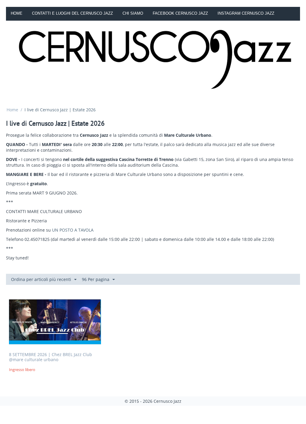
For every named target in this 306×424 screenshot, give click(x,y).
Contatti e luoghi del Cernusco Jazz (72, 13)
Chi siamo (133, 13)
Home (16, 13)
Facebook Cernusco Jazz (180, 13)
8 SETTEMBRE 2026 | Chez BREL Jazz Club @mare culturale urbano (50, 357)
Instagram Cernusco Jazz (246, 13)
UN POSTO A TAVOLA (73, 230)
